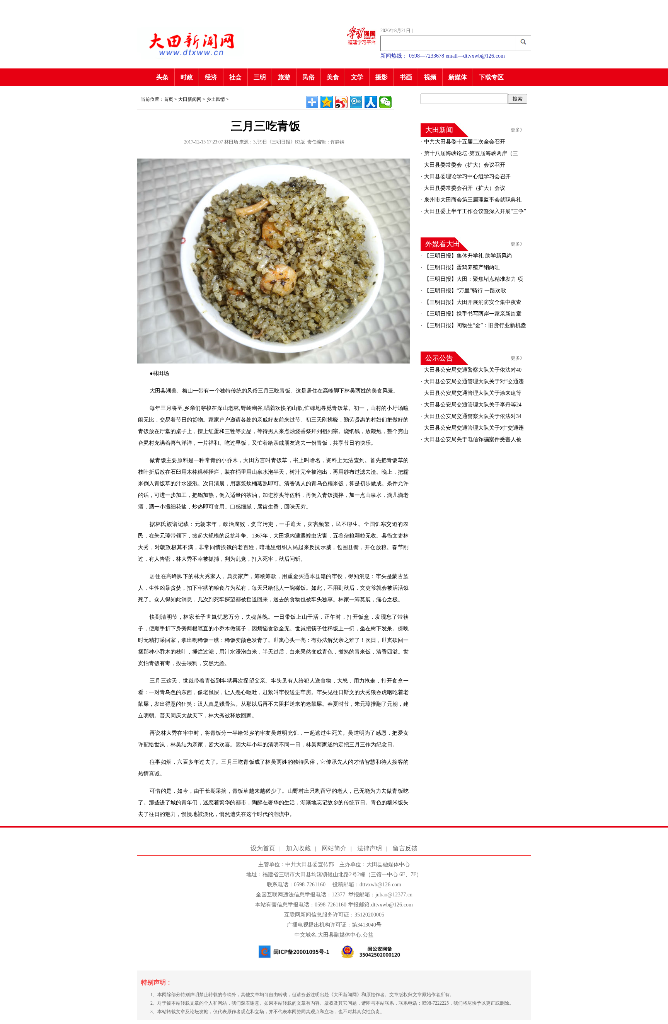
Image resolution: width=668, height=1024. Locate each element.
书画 (406, 77)
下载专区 (491, 77)
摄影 (381, 77)
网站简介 (334, 848)
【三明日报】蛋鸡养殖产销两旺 (461, 267)
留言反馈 (405, 848)
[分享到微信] (385, 102)
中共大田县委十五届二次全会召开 (464, 142)
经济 (211, 77)
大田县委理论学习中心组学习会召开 (467, 176)
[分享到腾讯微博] (356, 102)
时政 (187, 77)
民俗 (308, 77)
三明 (260, 77)
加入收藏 (298, 848)
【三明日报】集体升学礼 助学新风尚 (467, 256)
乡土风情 (215, 99)
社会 (235, 77)
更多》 (518, 130)
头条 (162, 77)
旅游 (284, 77)
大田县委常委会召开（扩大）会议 (464, 188)
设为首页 (262, 848)
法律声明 (369, 848)
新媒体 (457, 77)
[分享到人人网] (371, 102)
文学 (357, 77)
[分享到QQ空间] (326, 102)
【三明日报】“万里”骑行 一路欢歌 (464, 291)
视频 (430, 77)
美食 (333, 77)
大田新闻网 (189, 99)
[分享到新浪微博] (341, 102)
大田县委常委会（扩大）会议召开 (464, 165)
